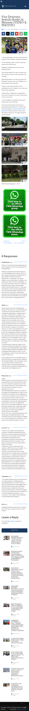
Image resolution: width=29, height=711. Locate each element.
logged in (12, 521)
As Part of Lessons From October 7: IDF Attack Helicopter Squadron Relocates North (17, 672)
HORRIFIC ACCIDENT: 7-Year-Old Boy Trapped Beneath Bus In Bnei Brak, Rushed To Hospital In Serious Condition (17, 625)
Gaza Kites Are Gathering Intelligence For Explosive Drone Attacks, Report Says (17, 687)
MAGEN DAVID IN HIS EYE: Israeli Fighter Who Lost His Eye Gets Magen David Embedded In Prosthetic (17, 555)
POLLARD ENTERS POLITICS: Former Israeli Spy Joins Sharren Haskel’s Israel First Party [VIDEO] (17, 590)
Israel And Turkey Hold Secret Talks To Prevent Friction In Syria (17, 640)
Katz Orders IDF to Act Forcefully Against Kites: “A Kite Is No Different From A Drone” (17, 656)
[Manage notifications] (25, 707)
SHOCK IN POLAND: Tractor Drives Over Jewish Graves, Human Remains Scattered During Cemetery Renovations (17, 573)
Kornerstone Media (21, 709)
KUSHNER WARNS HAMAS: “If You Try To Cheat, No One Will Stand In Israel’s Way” (17, 540)
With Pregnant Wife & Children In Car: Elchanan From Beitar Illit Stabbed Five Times (17, 607)
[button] (1, 1)
